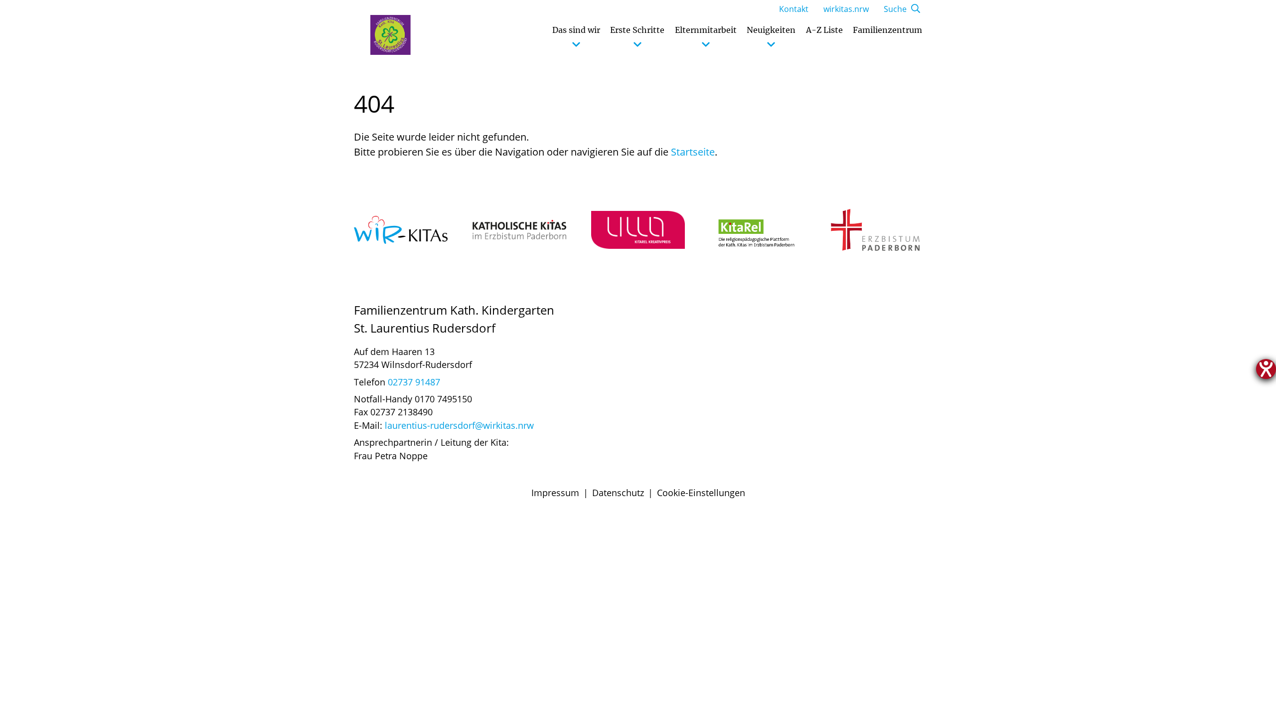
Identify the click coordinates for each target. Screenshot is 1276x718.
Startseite (693, 152)
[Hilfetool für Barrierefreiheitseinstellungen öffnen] (1266, 369)
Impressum (555, 493)
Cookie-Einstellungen (701, 493)
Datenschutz (618, 493)
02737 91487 (414, 382)
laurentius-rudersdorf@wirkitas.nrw (459, 425)
